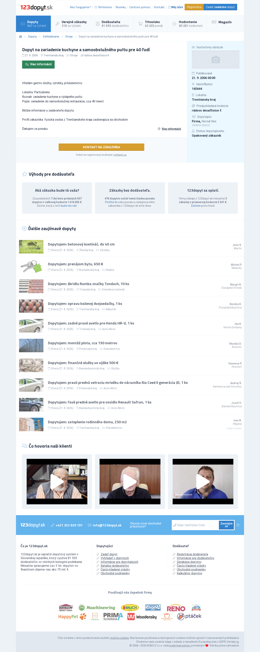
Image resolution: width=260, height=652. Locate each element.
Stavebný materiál (113, 289)
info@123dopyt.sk (107, 525)
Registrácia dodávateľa (192, 554)
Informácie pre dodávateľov (195, 558)
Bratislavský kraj (89, 269)
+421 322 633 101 (69, 525)
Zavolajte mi (226, 525)
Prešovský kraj (88, 348)
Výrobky (105, 250)
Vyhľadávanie (51, 36)
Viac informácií (41, 64)
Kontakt (159, 7)
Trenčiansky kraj (204, 99)
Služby (115, 368)
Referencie (105, 7)
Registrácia (194, 7)
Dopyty (32, 36)
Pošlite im (111, 202)
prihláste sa (120, 154)
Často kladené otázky (115, 569)
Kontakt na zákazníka (101, 147)
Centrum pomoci (139, 7)
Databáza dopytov (189, 562)
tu (237, 641)
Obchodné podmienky (115, 573)
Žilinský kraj (86, 250)
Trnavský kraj (87, 289)
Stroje (69, 36)
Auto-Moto (108, 329)
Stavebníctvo (112, 348)
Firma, (204, 121)
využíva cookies (119, 637)
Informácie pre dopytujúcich (119, 562)
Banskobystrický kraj (91, 368)
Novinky (121, 7)
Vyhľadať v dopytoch (115, 558)
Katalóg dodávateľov (115, 566)
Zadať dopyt (220, 7)
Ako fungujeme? (80, 7)
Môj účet (177, 7)
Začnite (195, 205)
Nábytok (111, 309)
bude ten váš (69, 205)
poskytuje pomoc (180, 645)
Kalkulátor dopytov (189, 573)
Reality (110, 269)
